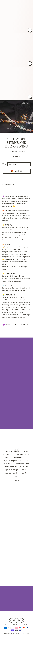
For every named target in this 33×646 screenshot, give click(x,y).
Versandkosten (20, 159)
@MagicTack (12, 553)
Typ (4, 164)
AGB (14, 624)
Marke (26, 624)
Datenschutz (19, 624)
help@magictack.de (17, 312)
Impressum (8, 624)
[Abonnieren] (27, 604)
